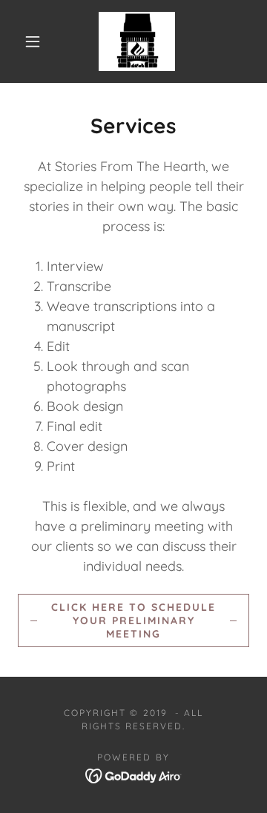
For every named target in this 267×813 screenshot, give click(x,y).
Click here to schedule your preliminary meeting (133, 620)
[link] (137, 41)
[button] (32, 41)
